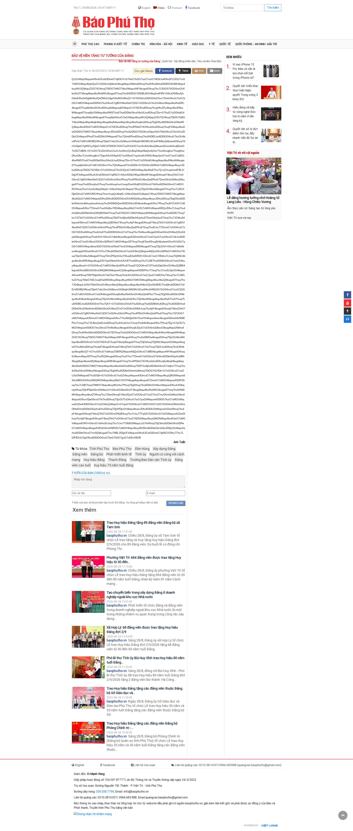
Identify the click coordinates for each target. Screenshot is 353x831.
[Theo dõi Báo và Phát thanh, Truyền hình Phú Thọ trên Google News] (143, 71)
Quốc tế (225, 44)
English (145, 8)
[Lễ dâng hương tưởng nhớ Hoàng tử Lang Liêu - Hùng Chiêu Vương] (253, 176)
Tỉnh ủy (140, 454)
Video (161, 8)
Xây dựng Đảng (164, 449)
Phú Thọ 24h (90, 44)
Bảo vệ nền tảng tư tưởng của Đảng (103, 56)
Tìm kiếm (273, 7)
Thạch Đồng (117, 460)
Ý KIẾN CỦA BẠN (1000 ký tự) (91, 473)
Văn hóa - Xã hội (160, 44)
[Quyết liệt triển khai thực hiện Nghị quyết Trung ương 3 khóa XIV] (271, 91)
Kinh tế (182, 44)
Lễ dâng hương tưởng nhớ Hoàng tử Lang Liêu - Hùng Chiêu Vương (253, 200)
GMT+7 (94, 7)
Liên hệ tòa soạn (144, 765)
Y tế (212, 44)
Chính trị (138, 44)
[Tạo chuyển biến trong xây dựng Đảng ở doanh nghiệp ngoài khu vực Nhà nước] (88, 601)
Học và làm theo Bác (209, 61)
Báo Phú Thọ (122, 449)
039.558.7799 (105, 791)
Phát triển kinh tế (119, 454)
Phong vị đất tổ (115, 44)
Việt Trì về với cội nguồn (243, 153)
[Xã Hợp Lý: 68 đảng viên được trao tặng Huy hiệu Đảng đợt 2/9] (88, 636)
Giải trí (272, 44)
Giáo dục (198, 44)
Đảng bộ (97, 454)
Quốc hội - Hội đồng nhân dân (179, 61)
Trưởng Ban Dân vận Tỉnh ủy (150, 460)
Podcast (176, 8)
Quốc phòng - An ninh (250, 44)
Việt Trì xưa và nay (239, 218)
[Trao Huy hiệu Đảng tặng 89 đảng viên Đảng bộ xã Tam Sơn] (88, 531)
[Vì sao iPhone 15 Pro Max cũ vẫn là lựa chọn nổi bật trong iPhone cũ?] (271, 70)
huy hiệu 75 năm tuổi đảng (113, 465)
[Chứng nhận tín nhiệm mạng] (93, 814)
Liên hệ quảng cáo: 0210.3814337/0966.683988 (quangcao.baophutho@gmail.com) (227, 765)
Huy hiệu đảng (94, 460)
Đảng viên (79, 454)
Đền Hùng (142, 449)
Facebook (193, 8)
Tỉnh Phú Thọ (99, 449)
